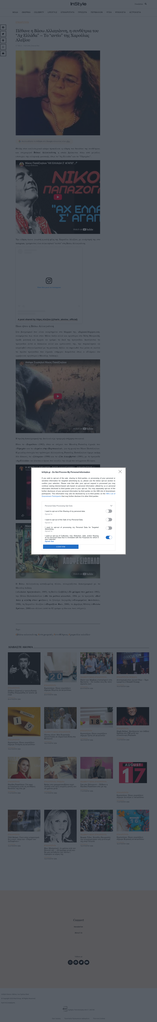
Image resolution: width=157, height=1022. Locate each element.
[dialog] (78, 511)
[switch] (109, 511)
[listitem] (78, 505)
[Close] (121, 472)
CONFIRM (60, 547)
